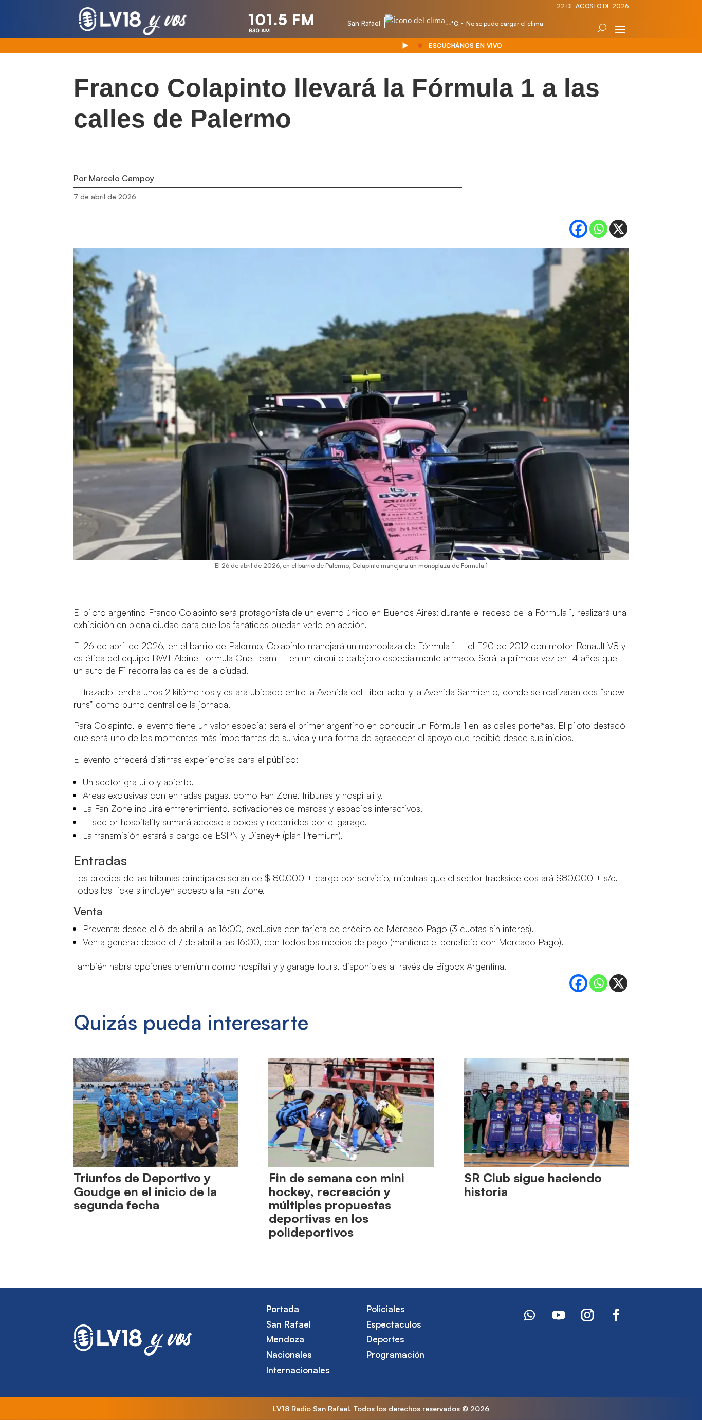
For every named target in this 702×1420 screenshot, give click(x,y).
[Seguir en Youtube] (558, 1315)
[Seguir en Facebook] (616, 1315)
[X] (618, 229)
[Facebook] (578, 229)
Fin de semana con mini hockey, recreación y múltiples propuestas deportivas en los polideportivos (336, 1205)
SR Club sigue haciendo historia (533, 1184)
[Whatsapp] (598, 229)
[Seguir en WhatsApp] (530, 1315)
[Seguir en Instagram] (587, 1315)
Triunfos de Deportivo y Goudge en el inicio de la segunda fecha (145, 1191)
